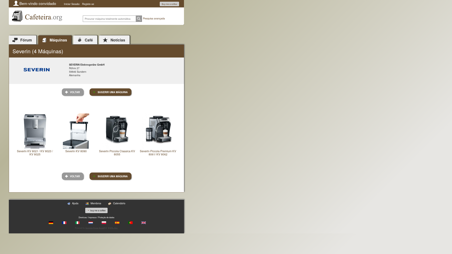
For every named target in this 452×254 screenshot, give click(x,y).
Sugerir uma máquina (113, 92)
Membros (96, 203)
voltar (75, 92)
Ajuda (75, 203)
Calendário (119, 203)
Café (89, 40)
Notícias (118, 40)
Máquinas (58, 40)
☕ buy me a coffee (96, 210)
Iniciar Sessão (72, 4)
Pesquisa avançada (154, 18)
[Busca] (139, 19)
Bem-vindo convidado (37, 3)
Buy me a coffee (169, 3)
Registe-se (88, 4)
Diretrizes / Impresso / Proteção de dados (96, 217)
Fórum (26, 40)
